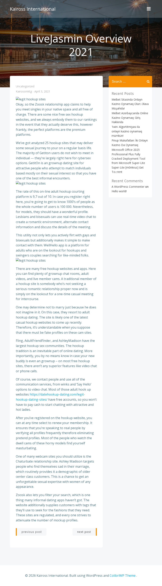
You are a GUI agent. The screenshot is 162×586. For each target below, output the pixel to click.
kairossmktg (24, 91)
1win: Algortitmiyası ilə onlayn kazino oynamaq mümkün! (127, 131)
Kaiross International (33, 9)
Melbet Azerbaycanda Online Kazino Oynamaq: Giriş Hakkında (130, 117)
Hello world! (119, 191)
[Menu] (148, 9)
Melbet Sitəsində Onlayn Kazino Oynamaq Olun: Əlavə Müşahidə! (130, 104)
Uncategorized (25, 86)
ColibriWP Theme (123, 575)
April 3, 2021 (42, 91)
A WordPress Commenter (128, 186)
